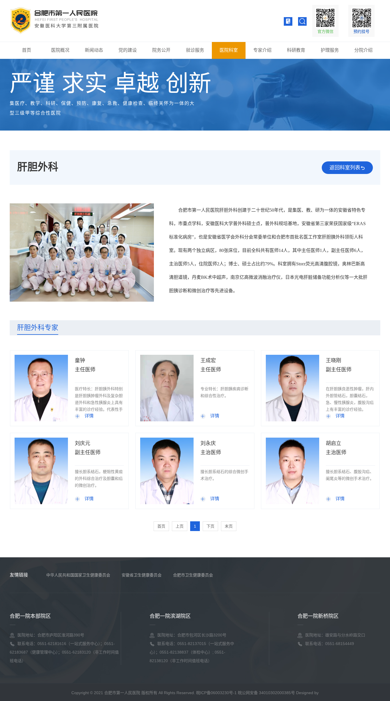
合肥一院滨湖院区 (170, 616)
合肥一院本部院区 (30, 616)
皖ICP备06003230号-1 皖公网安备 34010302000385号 (245, 692)
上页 (180, 526)
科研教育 (296, 50)
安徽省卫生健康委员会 (142, 575)
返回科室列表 (344, 168)
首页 (26, 50)
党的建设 (127, 50)
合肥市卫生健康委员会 (193, 575)
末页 (229, 526)
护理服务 (330, 50)
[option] (82, 252)
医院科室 (229, 50)
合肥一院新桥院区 (318, 616)
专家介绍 (262, 50)
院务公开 (161, 50)
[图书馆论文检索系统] (288, 21)
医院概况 (60, 50)
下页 (210, 526)
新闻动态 (94, 50)
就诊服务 (195, 50)
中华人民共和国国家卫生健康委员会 (78, 575)
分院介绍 (363, 50)
